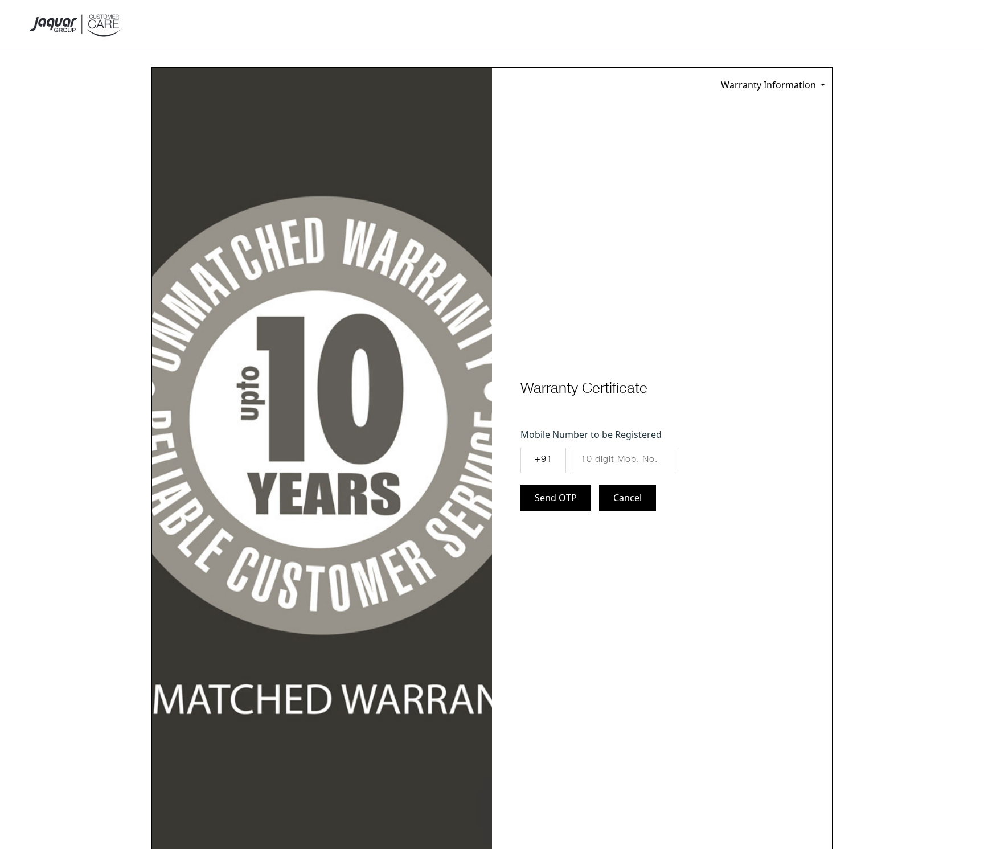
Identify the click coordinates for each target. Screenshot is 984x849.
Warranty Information (769, 85)
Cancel (627, 497)
